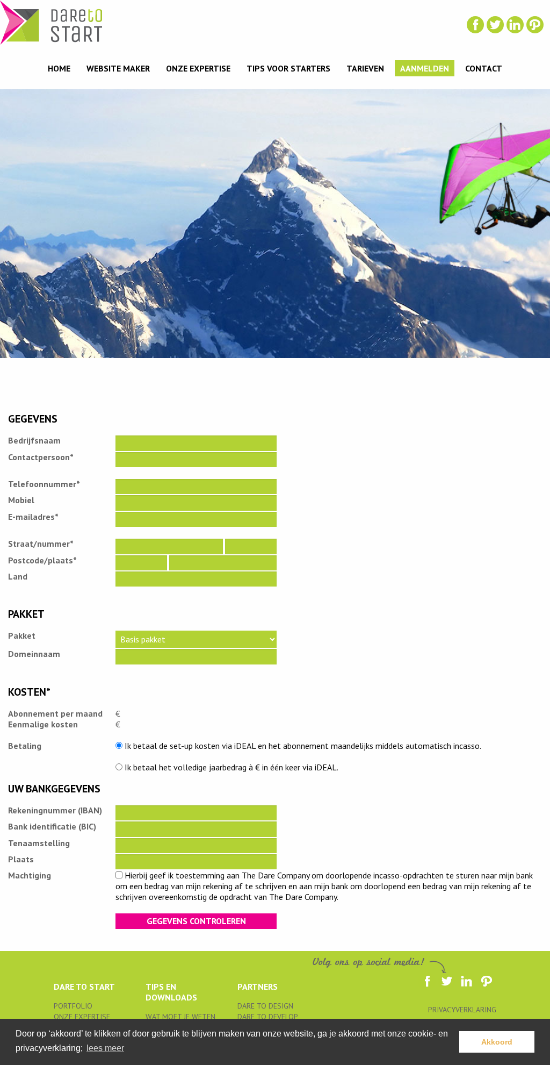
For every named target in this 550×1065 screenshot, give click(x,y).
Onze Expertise (198, 68)
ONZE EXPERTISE (82, 1016)
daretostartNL (495, 24)
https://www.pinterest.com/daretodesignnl (535, 24)
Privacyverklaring (462, 1009)
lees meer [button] (105, 1048)
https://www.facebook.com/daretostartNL (475, 24)
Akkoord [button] (496, 1042)
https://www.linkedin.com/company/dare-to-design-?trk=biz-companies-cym (515, 24)
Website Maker (118, 68)
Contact (483, 68)
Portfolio (73, 1006)
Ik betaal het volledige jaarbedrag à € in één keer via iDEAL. (230, 767)
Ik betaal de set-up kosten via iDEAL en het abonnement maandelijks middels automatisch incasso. (301, 745)
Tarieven (365, 68)
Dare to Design (265, 1006)
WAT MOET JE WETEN (180, 1016)
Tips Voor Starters (288, 68)
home (59, 68)
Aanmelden (424, 68)
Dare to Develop (267, 1016)
